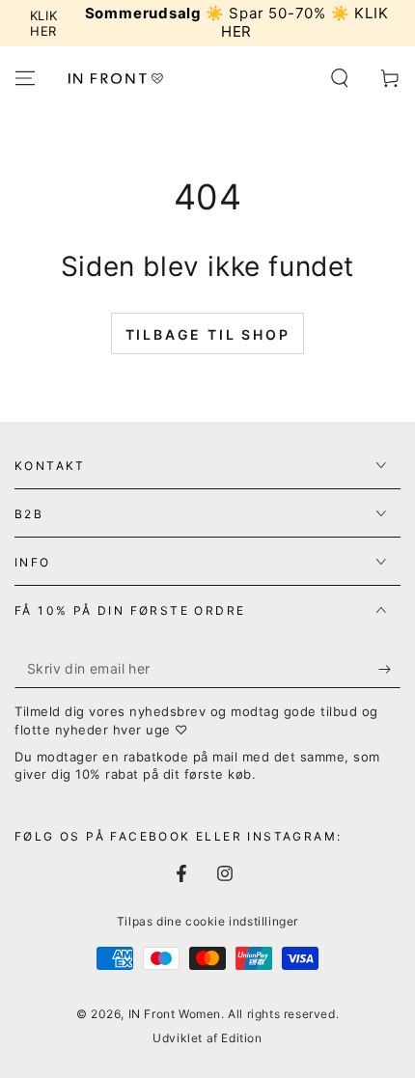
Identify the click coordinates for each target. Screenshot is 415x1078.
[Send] (389, 669)
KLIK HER (44, 23)
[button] (340, 78)
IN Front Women (174, 1014)
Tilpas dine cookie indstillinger (207, 921)
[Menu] (25, 78)
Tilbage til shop (207, 334)
